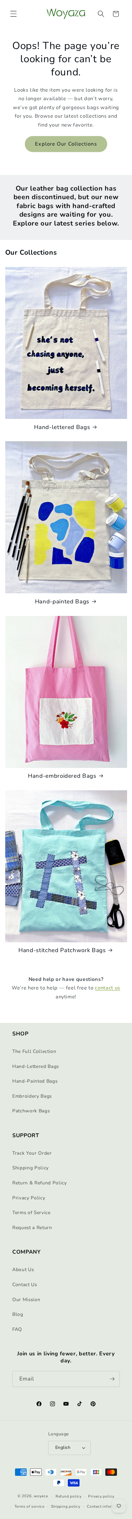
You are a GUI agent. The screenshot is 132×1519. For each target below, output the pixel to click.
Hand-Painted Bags (34, 1081)
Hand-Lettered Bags (35, 1066)
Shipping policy (65, 1506)
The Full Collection (34, 1051)
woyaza (41, 1496)
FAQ (17, 1329)
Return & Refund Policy (39, 1182)
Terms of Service (31, 1212)
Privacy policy (101, 1496)
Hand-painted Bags (62, 601)
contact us (107, 987)
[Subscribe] (112, 1379)
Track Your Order (32, 1153)
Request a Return (32, 1227)
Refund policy (69, 1496)
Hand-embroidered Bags (62, 776)
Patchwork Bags (31, 1110)
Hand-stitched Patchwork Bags (62, 950)
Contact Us (24, 1284)
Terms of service (29, 1506)
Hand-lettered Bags (62, 427)
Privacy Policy (28, 1197)
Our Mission (26, 1299)
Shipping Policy (30, 1167)
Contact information (105, 1506)
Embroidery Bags (32, 1096)
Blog (17, 1314)
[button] (13, 13)
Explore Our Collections (66, 143)
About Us (23, 1269)
